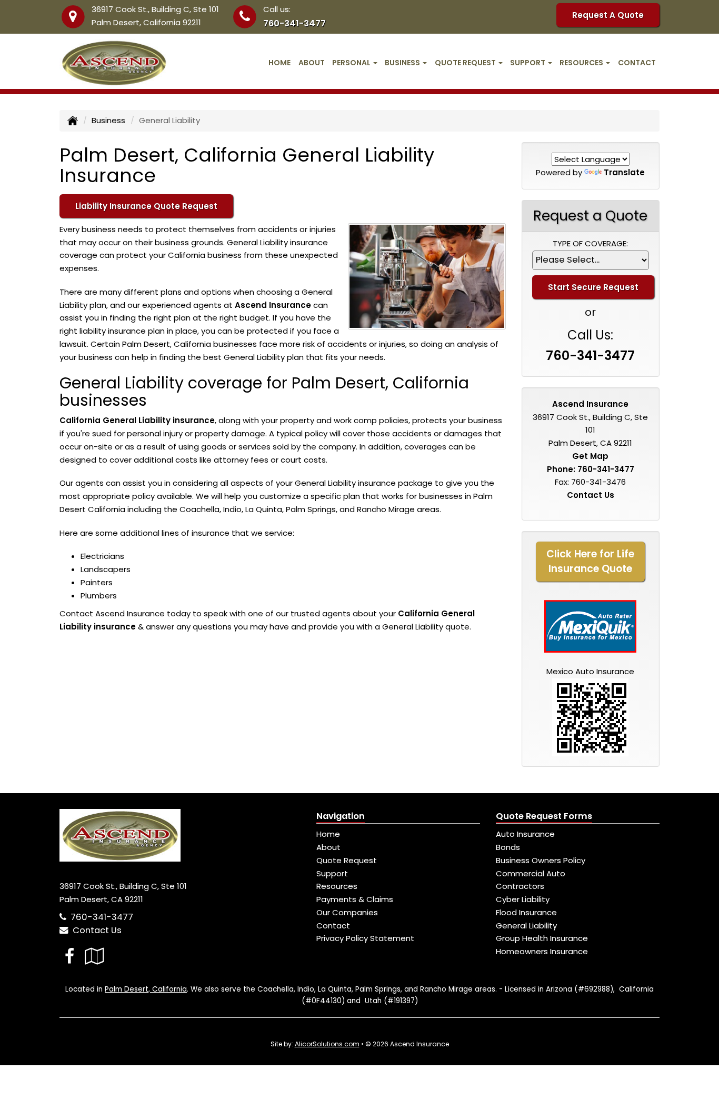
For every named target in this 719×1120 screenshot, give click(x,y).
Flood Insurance (526, 912)
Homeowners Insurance (542, 951)
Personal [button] (352, 62)
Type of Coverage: (590, 243)
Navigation (340, 816)
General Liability (526, 925)
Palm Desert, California (146, 989)
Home (279, 62)
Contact (637, 62)
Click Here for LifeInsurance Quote (590, 561)
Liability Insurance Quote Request (146, 206)
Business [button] (403, 62)
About (311, 62)
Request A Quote (608, 15)
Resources (336, 886)
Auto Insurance (525, 833)
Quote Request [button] (466, 62)
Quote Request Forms (544, 816)
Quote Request (346, 860)
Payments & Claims (354, 899)
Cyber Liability (523, 899)
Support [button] (528, 62)
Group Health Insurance (542, 938)
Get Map (590, 456)
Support (332, 873)
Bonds (508, 847)
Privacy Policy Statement (365, 938)
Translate (624, 172)
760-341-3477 (294, 23)
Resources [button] (582, 62)
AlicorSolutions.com (327, 1043)
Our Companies (347, 912)
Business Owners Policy (540, 860)
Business (108, 120)
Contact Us (590, 495)
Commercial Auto (530, 873)
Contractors (520, 886)
